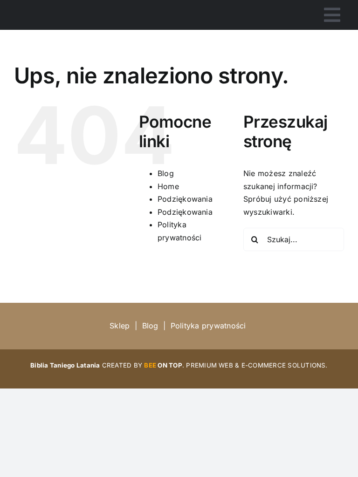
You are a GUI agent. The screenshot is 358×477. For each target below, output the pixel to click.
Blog (166, 173)
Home (168, 186)
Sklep (120, 325)
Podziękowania (185, 199)
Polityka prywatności (208, 325)
